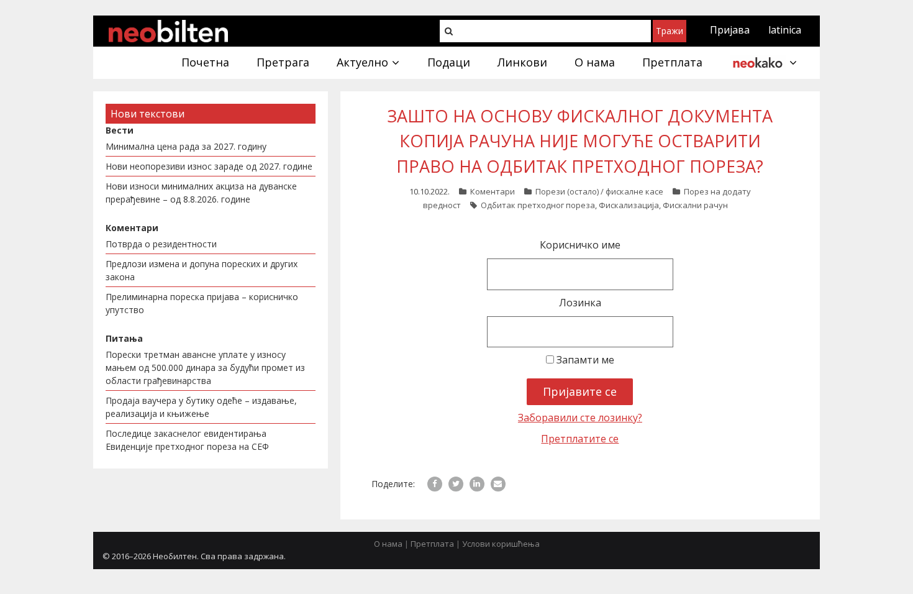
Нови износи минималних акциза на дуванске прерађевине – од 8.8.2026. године (201, 192)
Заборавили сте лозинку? (580, 417)
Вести (120, 130)
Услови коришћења (501, 543)
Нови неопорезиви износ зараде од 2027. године (209, 166)
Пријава (730, 30)
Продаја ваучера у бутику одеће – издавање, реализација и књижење (201, 407)
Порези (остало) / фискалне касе (599, 191)
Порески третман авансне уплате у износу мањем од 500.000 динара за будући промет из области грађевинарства (205, 367)
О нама (388, 543)
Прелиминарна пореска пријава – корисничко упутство (202, 303)
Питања (124, 338)
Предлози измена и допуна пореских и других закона (202, 270)
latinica (784, 30)
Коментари (492, 191)
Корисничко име (580, 245)
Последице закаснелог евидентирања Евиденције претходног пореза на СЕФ (187, 439)
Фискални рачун (695, 205)
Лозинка (580, 302)
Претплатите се (580, 439)
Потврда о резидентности (161, 244)
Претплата (432, 543)
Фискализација (629, 205)
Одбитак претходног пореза (538, 205)
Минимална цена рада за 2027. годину (186, 146)
